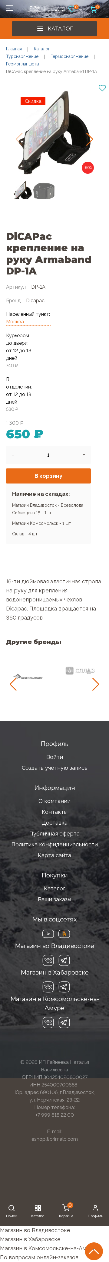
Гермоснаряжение (69, 56)
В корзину (48, 476)
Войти (54, 757)
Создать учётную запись (55, 768)
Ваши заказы (54, 899)
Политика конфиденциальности (55, 844)
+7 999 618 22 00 (54, 1115)
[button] (90, 139)
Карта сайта (54, 855)
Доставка (55, 823)
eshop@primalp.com (54, 1139)
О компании (54, 801)
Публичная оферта (54, 833)
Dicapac (35, 300)
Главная (14, 48)
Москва (15, 322)
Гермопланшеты (22, 64)
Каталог (60, 28)
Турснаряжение (22, 56)
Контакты (55, 812)
